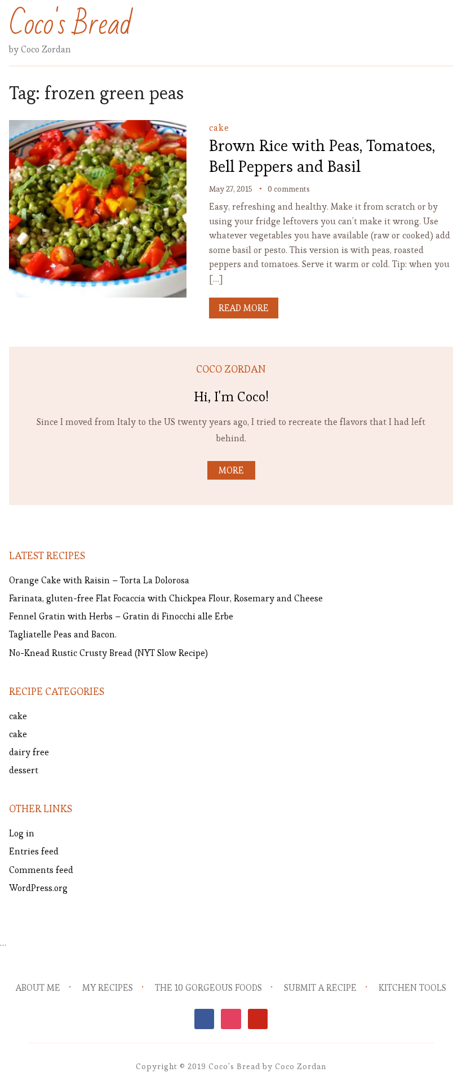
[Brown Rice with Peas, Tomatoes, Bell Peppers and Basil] (97, 128)
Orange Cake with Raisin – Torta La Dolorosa (99, 580)
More (231, 470)
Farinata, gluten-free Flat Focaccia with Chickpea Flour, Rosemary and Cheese (166, 598)
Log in (21, 833)
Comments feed (41, 870)
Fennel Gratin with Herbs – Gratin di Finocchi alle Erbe (121, 616)
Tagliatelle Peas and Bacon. (63, 634)
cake (219, 128)
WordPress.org (38, 888)
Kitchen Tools (412, 988)
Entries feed (34, 851)
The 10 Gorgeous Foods (208, 988)
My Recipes (107, 988)
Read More (244, 308)
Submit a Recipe (320, 988)
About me (38, 988)
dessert (23, 770)
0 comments (289, 189)
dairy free (29, 752)
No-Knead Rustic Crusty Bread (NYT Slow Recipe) (108, 653)
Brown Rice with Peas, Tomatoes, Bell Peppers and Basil (322, 155)
